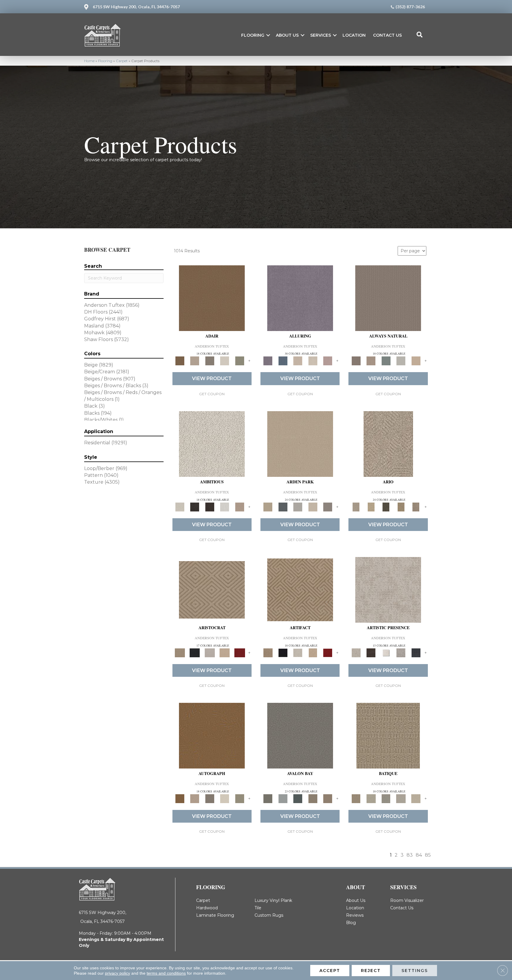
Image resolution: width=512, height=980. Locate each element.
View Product (212, 378)
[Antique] (370, 506)
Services (320, 35)
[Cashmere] (224, 652)
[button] (268, 35)
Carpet (122, 61)
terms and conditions (166, 973)
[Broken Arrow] (416, 506)
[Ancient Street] (370, 798)
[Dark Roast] (209, 506)
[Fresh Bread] (239, 506)
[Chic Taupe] (312, 798)
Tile (258, 907)
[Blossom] (328, 360)
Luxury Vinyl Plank (273, 900)
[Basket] (370, 360)
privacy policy (117, 973)
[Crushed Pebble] (401, 798)
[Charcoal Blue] (298, 798)
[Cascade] (209, 652)
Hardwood (207, 907)
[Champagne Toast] (194, 360)
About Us (287, 35)
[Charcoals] (194, 506)
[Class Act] (209, 360)
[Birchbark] (312, 360)
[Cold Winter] (401, 652)
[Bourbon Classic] (212, 297)
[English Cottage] (239, 360)
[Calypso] (282, 798)
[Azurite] (282, 360)
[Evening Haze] (328, 506)
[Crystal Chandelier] (416, 798)
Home (89, 61)
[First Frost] (224, 506)
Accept (329, 970)
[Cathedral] (386, 798)
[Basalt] (298, 360)
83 (410, 855)
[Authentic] (300, 443)
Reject (371, 970)
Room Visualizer (407, 900)
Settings (414, 970)
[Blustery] (401, 360)
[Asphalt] (300, 735)
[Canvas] (212, 443)
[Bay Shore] (401, 506)
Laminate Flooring (215, 915)
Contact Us (387, 35)
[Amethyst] (300, 297)
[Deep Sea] (416, 652)
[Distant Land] (328, 798)
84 (419, 855)
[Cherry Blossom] (239, 652)
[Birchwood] (212, 589)
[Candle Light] (386, 652)
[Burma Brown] (370, 652)
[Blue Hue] (282, 506)
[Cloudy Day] (298, 506)
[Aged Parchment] (388, 735)
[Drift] (312, 506)
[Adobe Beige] (388, 443)
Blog (351, 922)
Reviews (355, 915)
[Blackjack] (194, 652)
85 (428, 855)
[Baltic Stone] (388, 589)
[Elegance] (224, 360)
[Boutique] (416, 360)
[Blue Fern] (386, 360)
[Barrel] (388, 297)
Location (354, 35)
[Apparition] (386, 506)
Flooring (252, 35)
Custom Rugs (269, 915)
